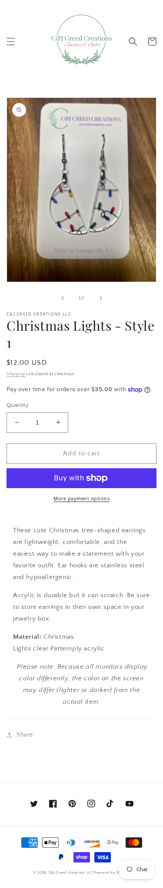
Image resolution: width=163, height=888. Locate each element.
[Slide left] (62, 298)
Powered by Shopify (112, 873)
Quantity (18, 405)
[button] (10, 41)
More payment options (81, 499)
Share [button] (25, 734)
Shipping (16, 374)
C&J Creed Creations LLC (71, 873)
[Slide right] (100, 298)
